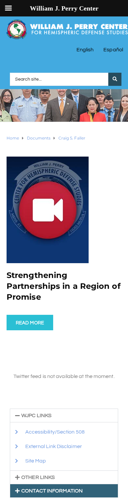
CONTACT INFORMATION (52, 490)
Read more (30, 322)
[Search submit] (114, 79)
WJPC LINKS (36, 415)
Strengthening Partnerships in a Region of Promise (63, 286)
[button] (64, 415)
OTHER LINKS (38, 477)
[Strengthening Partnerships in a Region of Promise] (48, 209)
